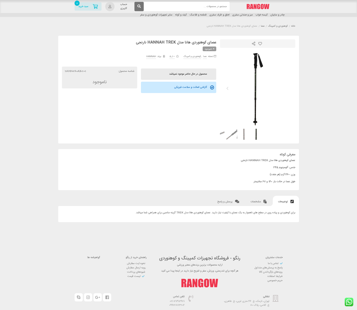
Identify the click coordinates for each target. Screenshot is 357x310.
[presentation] (227, 88)
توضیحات (283, 201)
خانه (293, 26)
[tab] (286, 201)
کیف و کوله (181, 15)
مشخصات (256, 201)
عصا (263, 26)
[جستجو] (139, 6)
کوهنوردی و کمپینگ (278, 26)
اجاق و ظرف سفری (219, 15)
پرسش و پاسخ (225, 201)
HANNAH (151, 56)
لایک (260, 43)
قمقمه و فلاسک (198, 15)
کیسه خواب (261, 15)
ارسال (253, 43)
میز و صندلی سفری (242, 15)
